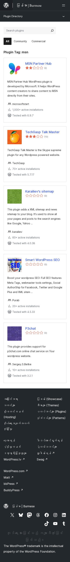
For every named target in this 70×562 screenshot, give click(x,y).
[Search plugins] (52, 30)
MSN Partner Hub (38, 63)
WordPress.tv (14, 459)
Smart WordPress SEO (42, 260)
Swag (42, 459)
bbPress (11, 483)
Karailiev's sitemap (39, 191)
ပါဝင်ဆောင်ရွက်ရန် (50, 440)
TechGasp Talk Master (42, 132)
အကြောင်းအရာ (11, 399)
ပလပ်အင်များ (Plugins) (51, 411)
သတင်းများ (9, 405)
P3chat (30, 328)
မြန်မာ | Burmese (23, 506)
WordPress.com (16, 471)
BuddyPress (13, 490)
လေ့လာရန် (9, 440)
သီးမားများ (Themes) (48, 405)
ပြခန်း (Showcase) (49, 399)
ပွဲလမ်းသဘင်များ (47, 446)
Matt (9, 477)
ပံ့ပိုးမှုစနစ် (12, 446)
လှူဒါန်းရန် (46, 453)
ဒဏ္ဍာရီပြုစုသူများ (15, 453)
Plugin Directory (13, 16)
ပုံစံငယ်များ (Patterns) (51, 418)
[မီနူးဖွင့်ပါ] (64, 5)
